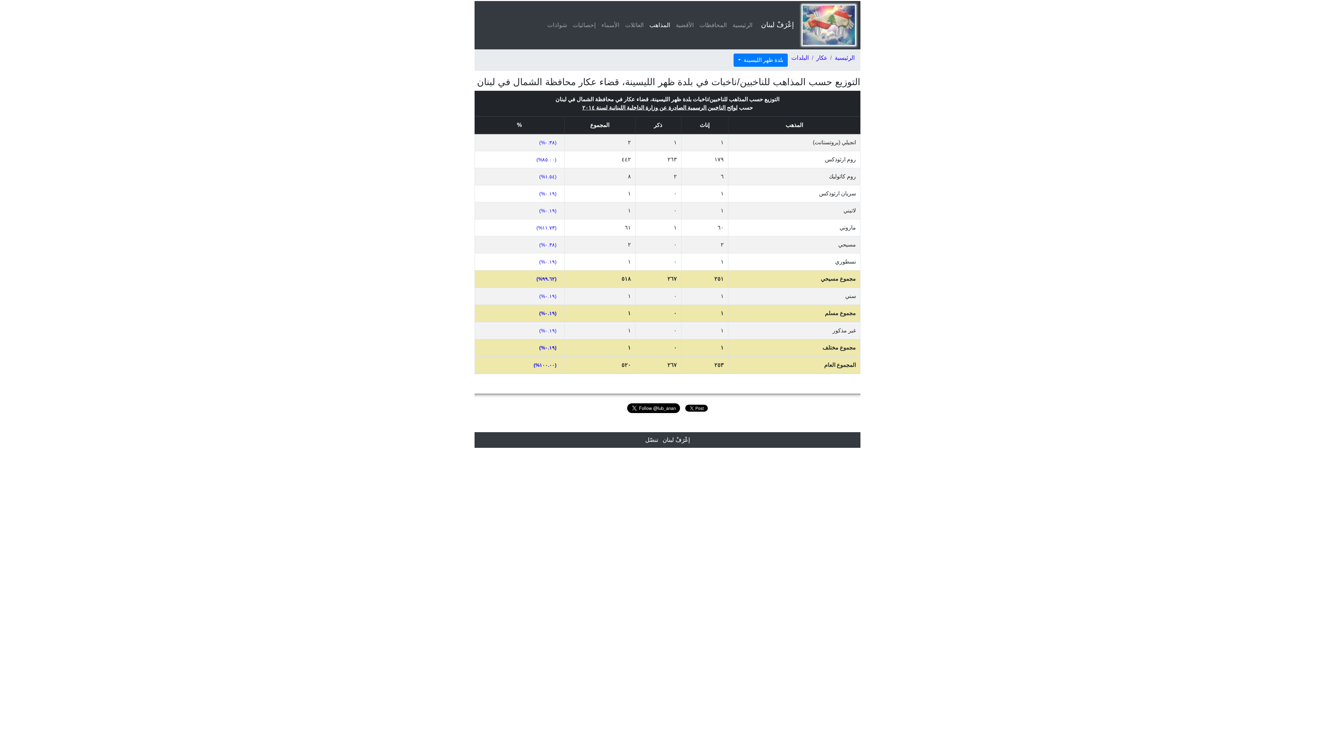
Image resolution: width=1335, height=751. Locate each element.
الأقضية (685, 25)
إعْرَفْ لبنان (777, 25)
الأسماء (610, 25)
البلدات (800, 58)
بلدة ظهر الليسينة (762, 60)
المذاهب (658, 25)
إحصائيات (584, 25)
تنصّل (651, 440)
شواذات (557, 25)
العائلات (634, 25)
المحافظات (713, 25)
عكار (821, 58)
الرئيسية (743, 25)
